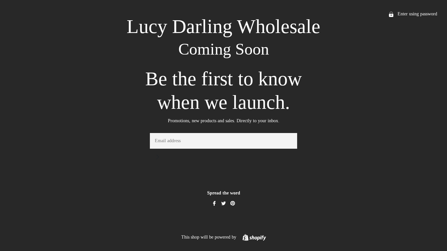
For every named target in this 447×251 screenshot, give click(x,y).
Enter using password (416, 13)
